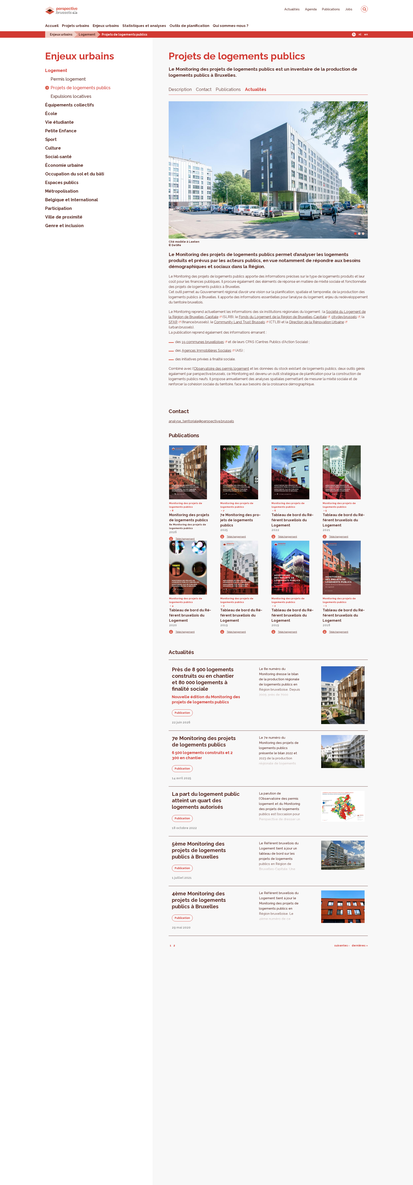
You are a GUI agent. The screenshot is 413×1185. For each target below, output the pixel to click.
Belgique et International (71, 199)
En (366, 34)
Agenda (311, 9)
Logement (87, 34)
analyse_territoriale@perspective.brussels (201, 421)
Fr (354, 34)
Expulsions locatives (71, 96)
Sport (51, 139)
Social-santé (58, 156)
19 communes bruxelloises (203, 342)
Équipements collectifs (69, 105)
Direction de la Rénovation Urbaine (316, 322)
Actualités (292, 9)
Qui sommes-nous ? (230, 25)
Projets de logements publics (124, 34)
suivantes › (342, 945)
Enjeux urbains (106, 25)
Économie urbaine (64, 165)
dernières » (360, 945)
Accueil (52, 25)
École (51, 113)
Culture (53, 148)
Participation (58, 208)
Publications (331, 9)
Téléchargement (185, 538)
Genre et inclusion (64, 225)
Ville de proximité (63, 217)
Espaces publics (62, 182)
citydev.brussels (344, 317)
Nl (360, 34)
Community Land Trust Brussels (239, 322)
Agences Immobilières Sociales (206, 350)
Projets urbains (75, 25)
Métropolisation (61, 191)
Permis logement (68, 79)
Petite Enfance (61, 130)
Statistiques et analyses (144, 25)
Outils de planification (189, 25)
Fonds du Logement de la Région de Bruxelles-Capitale (283, 317)
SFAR (173, 322)
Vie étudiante (59, 122)
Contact (203, 89)
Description (180, 89)
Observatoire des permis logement (221, 369)
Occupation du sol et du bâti (74, 173)
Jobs (348, 9)
